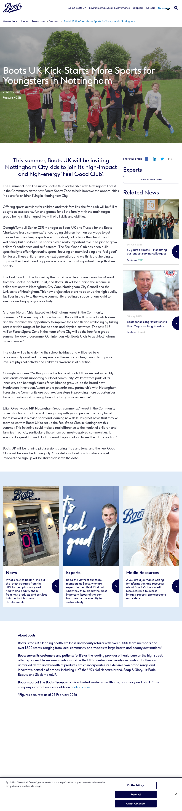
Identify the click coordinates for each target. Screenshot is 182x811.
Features (53, 21)
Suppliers (138, 7)
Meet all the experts (151, 179)
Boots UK (12, 8)
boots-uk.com (80, 687)
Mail (170, 159)
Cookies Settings (135, 785)
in (154, 159)
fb (146, 159)
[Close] (176, 794)
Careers (150, 7)
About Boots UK (77, 7)
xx (31, 546)
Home (24, 21)
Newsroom (164, 8)
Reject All (136, 794)
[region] (91, 794)
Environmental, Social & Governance (109, 7)
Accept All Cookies (135, 803)
